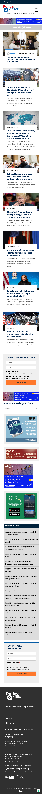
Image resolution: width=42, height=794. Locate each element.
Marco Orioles (13, 127)
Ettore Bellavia (13, 84)
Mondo (12, 53)
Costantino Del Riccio (26, 53)
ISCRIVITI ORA (21, 382)
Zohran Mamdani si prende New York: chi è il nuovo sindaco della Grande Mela (19, 176)
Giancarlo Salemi (14, 208)
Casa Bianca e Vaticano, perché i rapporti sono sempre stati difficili (21, 59)
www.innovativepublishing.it (14, 756)
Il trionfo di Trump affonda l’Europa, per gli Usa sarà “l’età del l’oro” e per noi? (19, 214)
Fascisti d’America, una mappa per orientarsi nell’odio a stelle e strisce (21, 334)
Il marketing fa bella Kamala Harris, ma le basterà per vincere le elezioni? (20, 293)
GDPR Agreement (12, 371)
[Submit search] (37, 408)
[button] (36, 11)
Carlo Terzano (13, 328)
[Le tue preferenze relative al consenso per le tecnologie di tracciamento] (38, 790)
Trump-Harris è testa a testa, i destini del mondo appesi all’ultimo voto (21, 253)
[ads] (21, 24)
